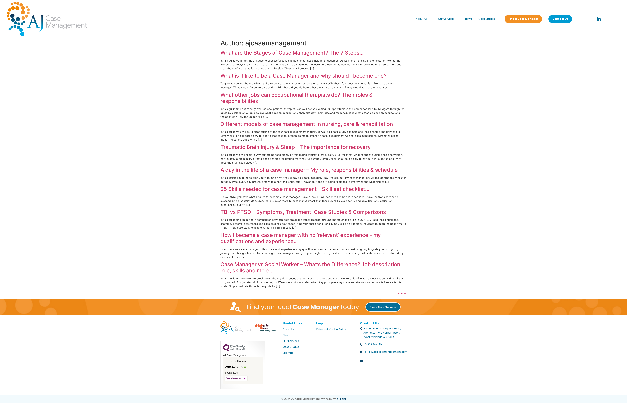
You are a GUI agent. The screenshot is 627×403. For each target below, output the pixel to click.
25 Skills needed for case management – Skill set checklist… (294, 189)
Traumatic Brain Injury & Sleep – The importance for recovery (295, 147)
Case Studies (486, 19)
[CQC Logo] (234, 350)
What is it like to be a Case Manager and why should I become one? (303, 76)
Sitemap (288, 353)
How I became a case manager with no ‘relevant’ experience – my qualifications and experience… (300, 238)
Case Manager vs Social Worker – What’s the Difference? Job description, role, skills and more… (311, 267)
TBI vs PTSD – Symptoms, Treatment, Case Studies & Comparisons (303, 212)
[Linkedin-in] (599, 19)
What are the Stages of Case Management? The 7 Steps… (292, 52)
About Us (421, 19)
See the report (234, 378)
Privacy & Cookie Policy (331, 329)
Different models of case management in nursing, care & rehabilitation (306, 124)
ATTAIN (341, 399)
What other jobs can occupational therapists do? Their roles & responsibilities (296, 98)
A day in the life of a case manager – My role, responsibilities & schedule (309, 170)
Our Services (446, 19)
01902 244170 (373, 344)
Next (402, 293)
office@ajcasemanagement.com (386, 352)
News (468, 19)
